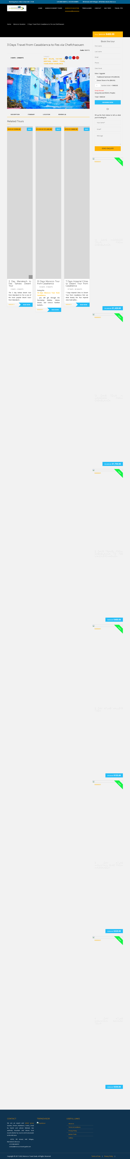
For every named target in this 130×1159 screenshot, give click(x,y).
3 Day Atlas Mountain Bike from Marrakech (109, 865)
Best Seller (49, 59)
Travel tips (119, 8)
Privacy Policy (73, 1131)
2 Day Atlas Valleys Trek (109, 709)
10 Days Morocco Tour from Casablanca (48, 282)
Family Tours (58, 61)
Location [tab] (46, 114)
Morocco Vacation (72, 8)
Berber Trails (72, 1134)
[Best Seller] (30, 277)
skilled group (29, 1123)
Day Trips (107, 8)
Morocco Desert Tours (53, 8)
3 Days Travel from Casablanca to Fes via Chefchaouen (109, 553)
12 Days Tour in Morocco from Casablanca (109, 398)
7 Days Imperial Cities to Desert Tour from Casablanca (77, 283)
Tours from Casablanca (53, 64)
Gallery (71, 1138)
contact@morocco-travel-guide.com (20, 1146)
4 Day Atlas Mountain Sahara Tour (109, 1020)
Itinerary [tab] (31, 114)
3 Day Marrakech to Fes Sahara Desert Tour (20, 283)
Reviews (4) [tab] (62, 114)
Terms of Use (95, 1156)
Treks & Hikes (87, 8)
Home (40, 8)
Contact (98, 8)
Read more (26, 305)
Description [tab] (15, 114)
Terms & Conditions (75, 1127)
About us (71, 1123)
